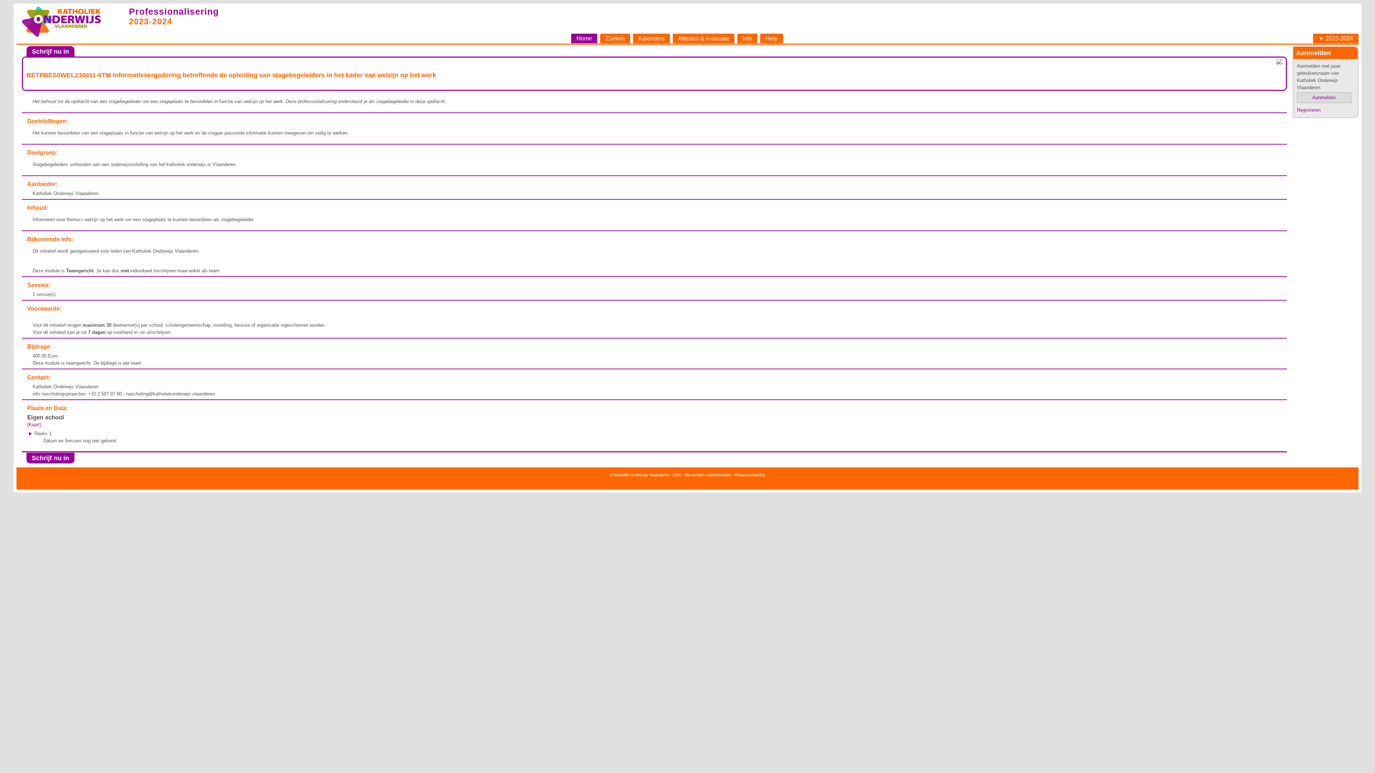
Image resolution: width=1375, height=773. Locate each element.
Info (747, 38)
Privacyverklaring (749, 475)
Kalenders (651, 38)
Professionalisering (174, 11)
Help (772, 38)
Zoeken (615, 38)
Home (584, 38)
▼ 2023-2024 (1335, 38)
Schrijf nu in (50, 51)
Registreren (1309, 110)
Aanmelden (1324, 97)
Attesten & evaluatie (703, 38)
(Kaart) (34, 424)
